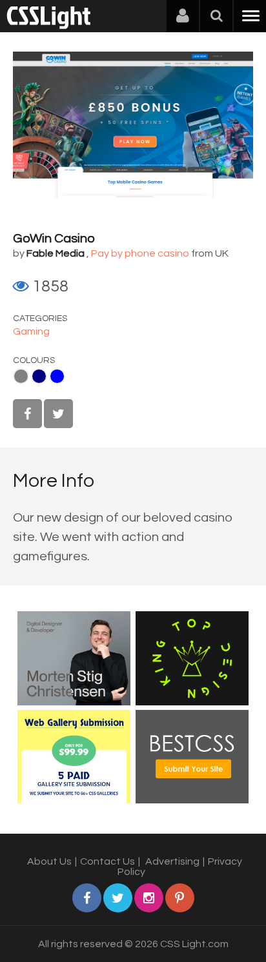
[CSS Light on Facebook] (27, 413)
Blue (57, 376)
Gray (21, 376)
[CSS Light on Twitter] (58, 413)
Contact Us (107, 861)
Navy (39, 376)
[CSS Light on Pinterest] (179, 897)
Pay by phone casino (140, 253)
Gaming (31, 331)
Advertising (172, 861)
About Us (49, 861)
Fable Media (55, 253)
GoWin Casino (54, 238)
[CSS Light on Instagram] (148, 897)
